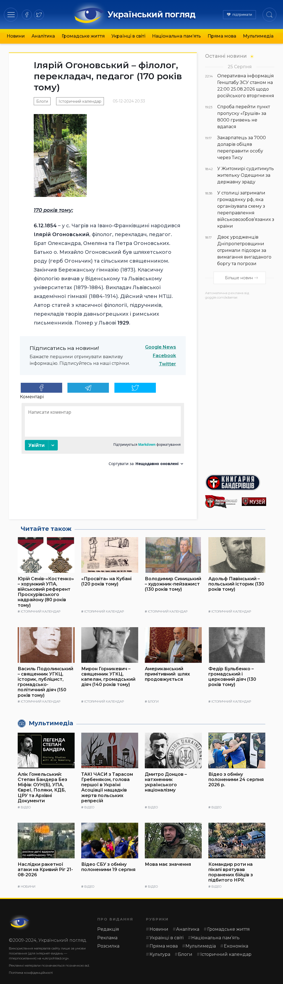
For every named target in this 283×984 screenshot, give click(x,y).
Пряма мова (222, 36)
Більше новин (239, 277)
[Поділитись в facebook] (41, 388)
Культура (160, 954)
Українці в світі (128, 36)
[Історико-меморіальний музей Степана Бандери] (258, 501)
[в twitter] (39, 15)
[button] (11, 14)
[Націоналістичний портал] (221, 501)
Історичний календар (80, 101)
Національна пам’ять (176, 36)
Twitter (167, 363)
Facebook (164, 355)
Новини (16, 36)
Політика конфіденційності (31, 972)
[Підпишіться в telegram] (88, 388)
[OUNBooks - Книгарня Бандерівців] (239, 482)
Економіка (236, 946)
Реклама (107, 937)
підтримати (242, 14)
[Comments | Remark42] (103, 436)
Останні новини (226, 56)
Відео (26, 807)
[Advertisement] (239, 385)
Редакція (108, 929)
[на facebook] (27, 15)
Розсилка (108, 946)
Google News (160, 347)
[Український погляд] (20, 922)
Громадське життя (83, 36)
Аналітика (43, 36)
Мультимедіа (258, 36)
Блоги (42, 101)
